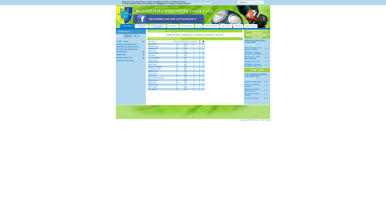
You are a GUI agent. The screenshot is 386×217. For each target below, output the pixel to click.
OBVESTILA (172, 26)
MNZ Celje (254, 120)
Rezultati (168, 35)
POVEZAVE (174, 7)
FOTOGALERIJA (211, 26)
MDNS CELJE (251, 26)
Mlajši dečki (121, 54)
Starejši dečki (121, 51)
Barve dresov (219, 35)
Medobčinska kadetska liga (127, 49)
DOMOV (156, 7)
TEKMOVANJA (127, 26)
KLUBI (198, 26)
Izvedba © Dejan (265, 120)
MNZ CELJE (226, 26)
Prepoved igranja (198, 35)
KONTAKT (165, 7)
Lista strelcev (176, 35)
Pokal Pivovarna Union (125, 60)
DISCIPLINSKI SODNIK (142, 26)
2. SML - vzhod (122, 41)
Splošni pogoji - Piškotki (201, 3)
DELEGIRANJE (187, 26)
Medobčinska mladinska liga (127, 47)
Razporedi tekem (209, 35)
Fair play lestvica (186, 35)
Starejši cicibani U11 (124, 57)
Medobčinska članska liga (126, 44)
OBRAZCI (238, 26)
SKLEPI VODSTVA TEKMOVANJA (158, 26)
